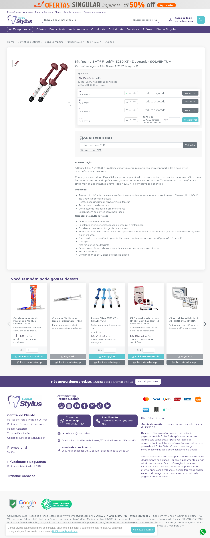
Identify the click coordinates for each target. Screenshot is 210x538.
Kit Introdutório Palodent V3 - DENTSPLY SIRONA (183, 319)
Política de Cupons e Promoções (25, 424)
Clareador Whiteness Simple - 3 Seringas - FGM (67, 319)
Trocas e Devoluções (18, 433)
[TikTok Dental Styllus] (100, 405)
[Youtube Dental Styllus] (77, 405)
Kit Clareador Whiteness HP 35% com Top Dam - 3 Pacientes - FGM (144, 321)
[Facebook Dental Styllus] (84, 405)
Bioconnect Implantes (95, 12)
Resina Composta (53, 42)
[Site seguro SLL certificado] (22, 504)
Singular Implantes (72, 12)
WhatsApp (28, 12)
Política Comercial (17, 428)
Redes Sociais (14, 12)
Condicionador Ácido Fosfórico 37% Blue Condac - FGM (25, 321)
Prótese (147, 29)
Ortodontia (98, 29)
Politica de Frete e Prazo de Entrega (27, 419)
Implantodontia (78, 29)
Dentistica (133, 29)
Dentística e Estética (29, 42)
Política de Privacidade (64, 531)
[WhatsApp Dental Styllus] (61, 405)
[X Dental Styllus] (92, 405)
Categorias (20, 29)
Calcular (190, 145)
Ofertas (58, 12)
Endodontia (116, 29)
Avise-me (190, 93)
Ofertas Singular (166, 29)
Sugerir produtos (148, 381)
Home (10, 42)
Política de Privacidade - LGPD (24, 466)
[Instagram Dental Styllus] (69, 405)
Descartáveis (57, 29)
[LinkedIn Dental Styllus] (107, 405)
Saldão (11, 452)
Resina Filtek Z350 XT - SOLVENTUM (104, 319)
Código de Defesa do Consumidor (26, 437)
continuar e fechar (143, 529)
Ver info (132, 93)
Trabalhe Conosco (44, 12)
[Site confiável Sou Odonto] (56, 504)
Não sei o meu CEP (90, 150)
